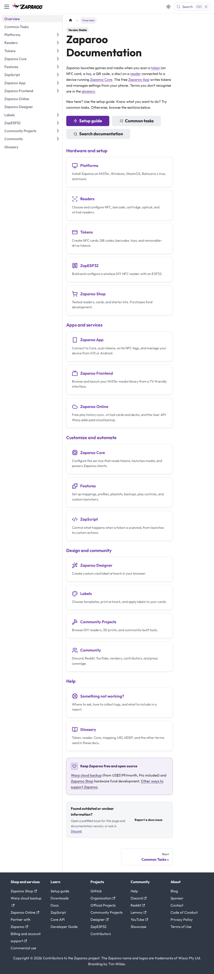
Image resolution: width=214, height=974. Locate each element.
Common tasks (139, 120)
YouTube (137, 919)
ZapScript (58, 912)
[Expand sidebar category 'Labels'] (58, 114)
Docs (55, 905)
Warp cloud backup (86, 775)
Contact (177, 905)
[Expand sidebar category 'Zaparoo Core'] (58, 58)
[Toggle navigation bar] (7, 7)
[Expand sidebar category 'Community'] (58, 138)
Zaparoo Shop (82, 781)
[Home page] (70, 20)
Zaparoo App (138, 79)
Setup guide (90, 120)
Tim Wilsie (116, 964)
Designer (97, 919)
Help (134, 891)
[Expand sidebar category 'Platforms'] (58, 34)
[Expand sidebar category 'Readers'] (58, 42)
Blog (174, 891)
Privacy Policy (182, 919)
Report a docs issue (148, 820)
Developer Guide (64, 926)
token (155, 68)
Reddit (136, 905)
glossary (88, 91)
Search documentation (101, 133)
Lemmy (137, 912)
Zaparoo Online (23, 912)
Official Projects (103, 905)
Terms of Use (181, 926)
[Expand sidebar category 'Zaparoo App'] (58, 82)
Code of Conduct (184, 912)
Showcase (138, 926)
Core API (58, 919)
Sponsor (177, 898)
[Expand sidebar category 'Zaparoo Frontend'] (58, 90)
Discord (76, 831)
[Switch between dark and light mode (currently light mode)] (168, 6)
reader (135, 73)
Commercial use (23, 948)
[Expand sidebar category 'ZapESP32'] (58, 122)
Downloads (60, 898)
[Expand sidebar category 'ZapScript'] (58, 74)
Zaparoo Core (101, 79)
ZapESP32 (98, 926)
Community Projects (106, 912)
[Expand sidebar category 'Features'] (58, 66)
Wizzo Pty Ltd (189, 958)
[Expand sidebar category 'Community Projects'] (58, 130)
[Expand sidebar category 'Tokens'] (58, 50)
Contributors (100, 933)
